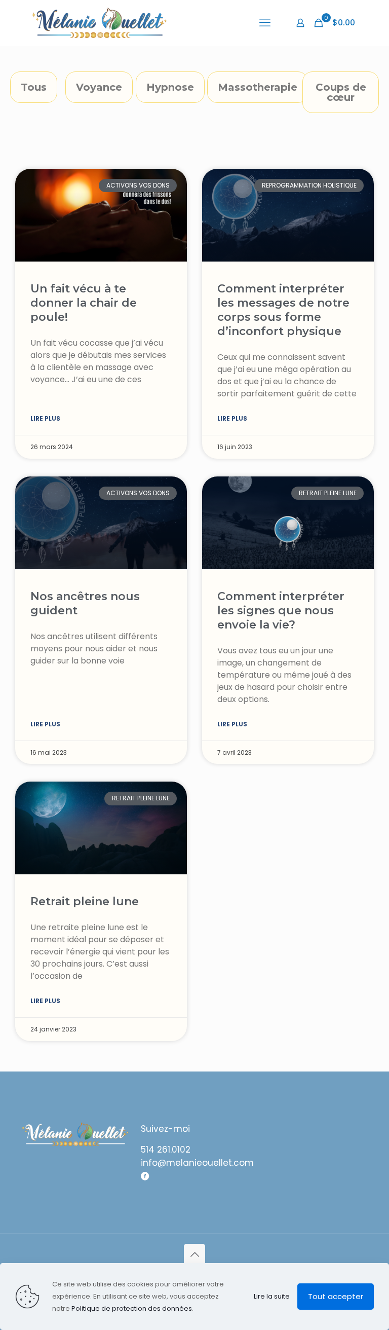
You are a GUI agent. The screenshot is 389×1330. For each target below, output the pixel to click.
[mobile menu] (265, 22)
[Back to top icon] (194, 1254)
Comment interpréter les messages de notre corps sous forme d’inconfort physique (283, 310)
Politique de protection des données (131, 1308)
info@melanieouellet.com (197, 1163)
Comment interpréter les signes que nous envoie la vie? (280, 610)
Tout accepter (335, 1296)
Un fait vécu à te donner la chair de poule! (83, 303)
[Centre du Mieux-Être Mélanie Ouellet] (99, 23)
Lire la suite (272, 1296)
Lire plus (45, 418)
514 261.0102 (165, 1149)
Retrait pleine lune (84, 901)
